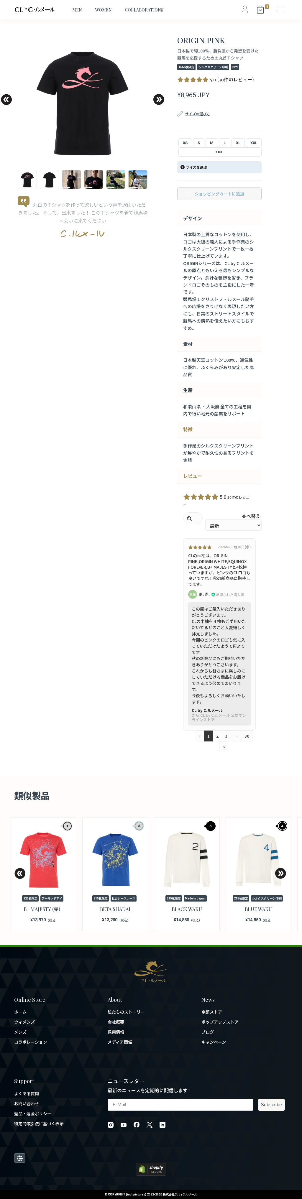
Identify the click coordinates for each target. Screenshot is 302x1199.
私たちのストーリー (126, 1012)
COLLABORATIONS (144, 10)
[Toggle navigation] (280, 10)
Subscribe (271, 1104)
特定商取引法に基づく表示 (39, 1123)
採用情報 (116, 1032)
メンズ (20, 1032)
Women (103, 10)
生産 (188, 390)
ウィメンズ (24, 1022)
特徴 (188, 429)
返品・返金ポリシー (32, 1113)
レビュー (192, 475)
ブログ (207, 1032)
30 (246, 736)
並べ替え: (252, 515)
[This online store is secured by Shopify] (151, 1168)
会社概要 (116, 1022)
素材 (188, 343)
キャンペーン (213, 1042)
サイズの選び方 (197, 113)
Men (77, 10)
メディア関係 (120, 1042)
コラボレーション (30, 1042)
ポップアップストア (220, 1022)
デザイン (192, 218)
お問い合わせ (26, 1103)
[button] (6, 99)
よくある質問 (26, 1093)
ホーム (20, 1012)
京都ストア (211, 1012)
